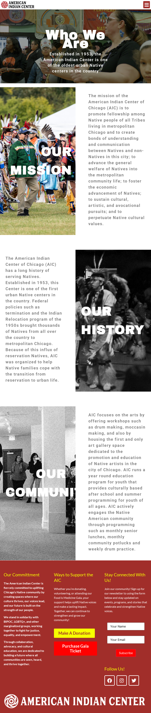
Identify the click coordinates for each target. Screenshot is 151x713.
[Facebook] (109, 680)
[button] (146, 4)
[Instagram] (122, 680)
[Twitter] (134, 680)
